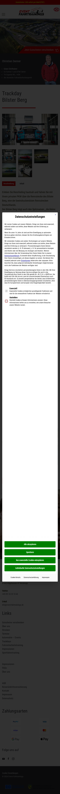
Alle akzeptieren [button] (30, 544)
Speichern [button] (30, 552)
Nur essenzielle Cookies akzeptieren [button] (30, 560)
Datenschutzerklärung (11, 256)
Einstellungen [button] (25, 261)
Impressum (45, 577)
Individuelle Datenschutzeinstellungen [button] (30, 568)
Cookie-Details (15, 577)
